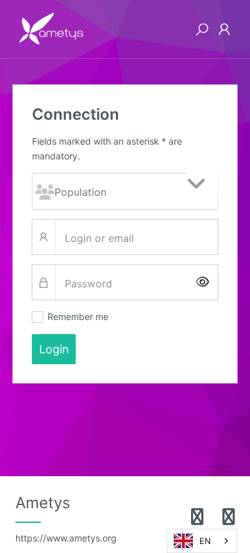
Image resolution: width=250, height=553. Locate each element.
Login (54, 349)
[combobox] (202, 541)
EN (205, 541)
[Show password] (203, 282)
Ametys (66, 518)
